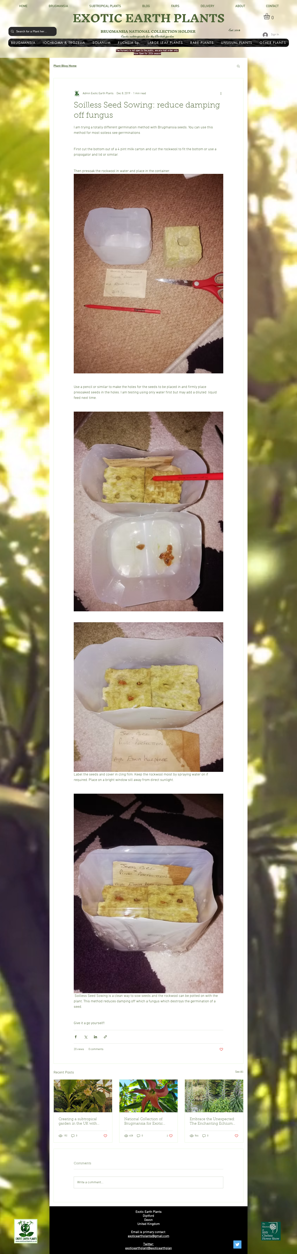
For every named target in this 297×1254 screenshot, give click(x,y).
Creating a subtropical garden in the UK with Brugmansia (78, 1122)
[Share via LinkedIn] (95, 1037)
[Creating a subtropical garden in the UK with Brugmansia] (83, 1096)
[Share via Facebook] (76, 1037)
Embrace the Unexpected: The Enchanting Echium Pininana (212, 1122)
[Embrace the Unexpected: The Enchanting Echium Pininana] (214, 1096)
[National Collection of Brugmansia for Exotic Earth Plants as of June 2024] (148, 1096)
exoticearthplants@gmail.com (148, 1236)
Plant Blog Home (65, 65)
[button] (270, 16)
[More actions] (220, 93)
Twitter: (148, 1244)
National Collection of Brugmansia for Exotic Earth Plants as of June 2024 (144, 1122)
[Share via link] (105, 1037)
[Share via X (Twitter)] (85, 1037)
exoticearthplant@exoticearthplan (148, 1248)
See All (239, 1072)
